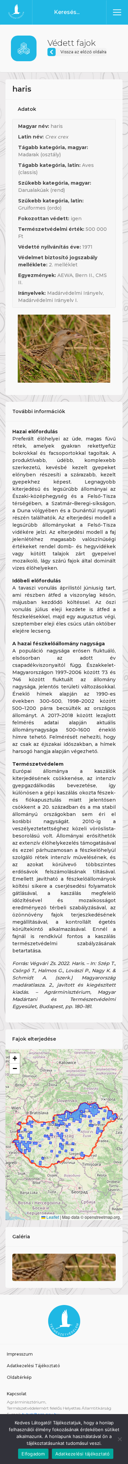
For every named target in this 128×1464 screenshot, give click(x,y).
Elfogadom (33, 1453)
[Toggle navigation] (117, 12)
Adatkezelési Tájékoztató (33, 1365)
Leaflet (52, 1217)
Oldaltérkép (19, 1377)
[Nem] (119, 1439)
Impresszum (20, 1354)
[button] (15, 1058)
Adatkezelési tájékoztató (82, 1453)
